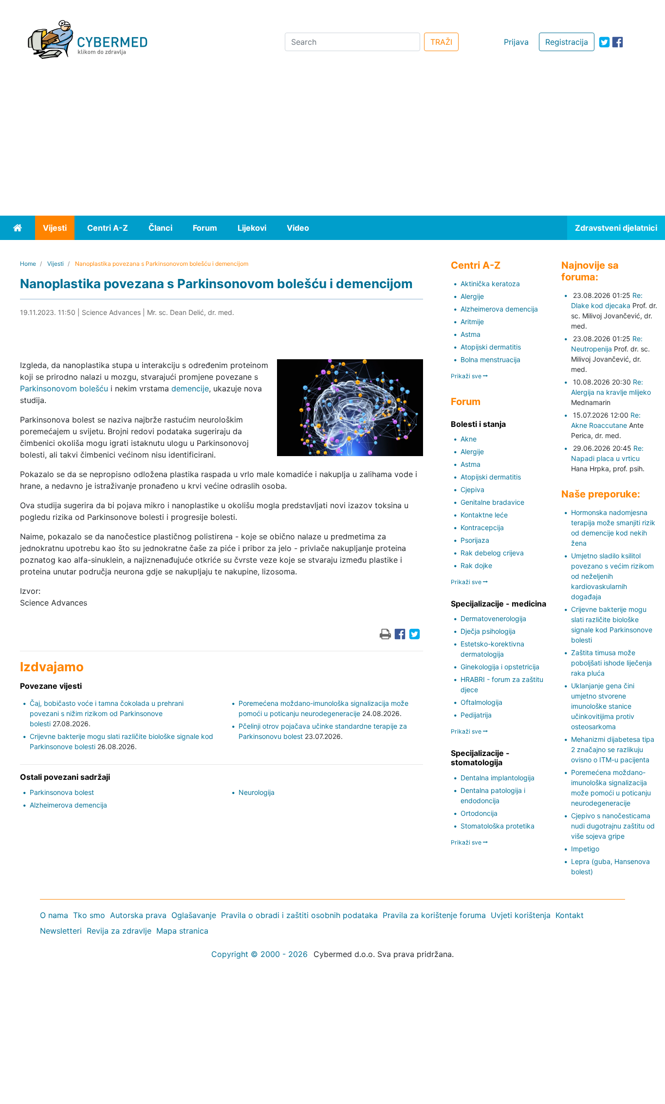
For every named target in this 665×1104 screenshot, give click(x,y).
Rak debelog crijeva (492, 553)
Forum (205, 228)
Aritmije (472, 321)
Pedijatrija (476, 715)
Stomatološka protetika (498, 826)
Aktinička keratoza (490, 283)
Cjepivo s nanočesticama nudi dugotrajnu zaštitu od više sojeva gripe (613, 825)
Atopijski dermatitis (491, 347)
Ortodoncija (479, 813)
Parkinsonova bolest (62, 792)
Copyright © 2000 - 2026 (259, 954)
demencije (190, 388)
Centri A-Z (107, 228)
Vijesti (55, 228)
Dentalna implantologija (498, 777)
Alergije (472, 296)
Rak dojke (476, 565)
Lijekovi (252, 228)
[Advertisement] (332, 142)
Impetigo (585, 849)
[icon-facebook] (617, 42)
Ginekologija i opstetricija (500, 666)
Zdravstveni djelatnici (616, 228)
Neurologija (257, 792)
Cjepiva (472, 489)
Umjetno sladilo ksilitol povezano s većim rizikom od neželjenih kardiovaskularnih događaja (612, 576)
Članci (160, 228)
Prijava (516, 42)
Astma (470, 334)
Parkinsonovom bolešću (64, 388)
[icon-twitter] (604, 42)
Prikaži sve (467, 376)
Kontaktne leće (484, 515)
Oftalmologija (481, 702)
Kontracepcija (482, 527)
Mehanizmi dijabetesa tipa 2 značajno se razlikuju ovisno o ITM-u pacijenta (612, 749)
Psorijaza (475, 540)
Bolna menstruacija (490, 359)
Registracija (566, 42)
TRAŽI (441, 42)
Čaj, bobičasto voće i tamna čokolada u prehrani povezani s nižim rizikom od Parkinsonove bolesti (107, 713)
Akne (469, 439)
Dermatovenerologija (493, 618)
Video (298, 228)
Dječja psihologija (488, 631)
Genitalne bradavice (492, 502)
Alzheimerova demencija (68, 805)
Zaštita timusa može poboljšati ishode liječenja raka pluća (611, 662)
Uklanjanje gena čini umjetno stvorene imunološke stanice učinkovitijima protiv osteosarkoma (602, 706)
